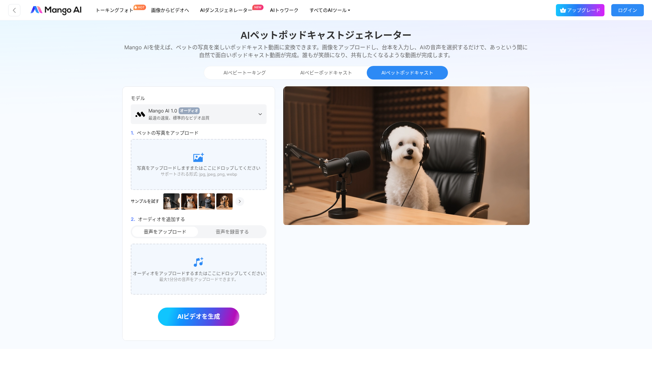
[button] (330, 10)
